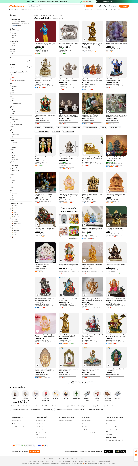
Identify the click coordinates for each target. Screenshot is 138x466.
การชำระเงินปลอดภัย (41, 420)
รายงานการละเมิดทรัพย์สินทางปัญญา (91, 433)
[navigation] (21, 199)
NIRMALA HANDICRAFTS (41, 51)
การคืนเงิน (84, 430)
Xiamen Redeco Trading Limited (114, 165)
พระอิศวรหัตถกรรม (112, 406)
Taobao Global (75, 458)
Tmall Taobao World (61, 458)
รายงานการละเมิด (86, 436)
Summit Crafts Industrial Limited (90, 236)
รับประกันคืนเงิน (40, 423)
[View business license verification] (83, 463)
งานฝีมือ (55, 15)
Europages (92, 458)
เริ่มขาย (107, 423)
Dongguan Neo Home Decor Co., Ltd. (68, 88)
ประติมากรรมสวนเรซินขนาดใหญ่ (61, 406)
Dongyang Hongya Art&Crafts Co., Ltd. (68, 122)
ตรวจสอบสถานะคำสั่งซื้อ (112, 426)
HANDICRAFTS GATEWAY (112, 122)
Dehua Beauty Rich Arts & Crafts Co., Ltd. (69, 271)
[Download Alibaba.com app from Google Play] (120, 451)
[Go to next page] (92, 382)
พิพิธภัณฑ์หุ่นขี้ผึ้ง (75, 406)
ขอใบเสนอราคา (63, 423)
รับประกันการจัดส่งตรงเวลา (42, 426)
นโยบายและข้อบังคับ (41, 437)
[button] (84, 6)
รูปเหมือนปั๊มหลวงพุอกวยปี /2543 (96, 409)
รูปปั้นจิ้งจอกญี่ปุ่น (80, 409)
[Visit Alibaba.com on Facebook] (106, 440)
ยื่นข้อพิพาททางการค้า (87, 426)
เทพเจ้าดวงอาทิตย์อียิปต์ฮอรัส (91, 127)
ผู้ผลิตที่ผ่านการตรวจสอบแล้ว (66, 420)
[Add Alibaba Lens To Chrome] (34, 451)
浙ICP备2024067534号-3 (109, 463)
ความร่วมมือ (109, 434)
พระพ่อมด (104, 127)
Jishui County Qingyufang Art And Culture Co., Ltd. (45, 201)
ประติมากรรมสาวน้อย (69, 131)
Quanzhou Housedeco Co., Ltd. (90, 88)
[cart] (105, 6)
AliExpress (46, 458)
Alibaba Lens (17, 451)
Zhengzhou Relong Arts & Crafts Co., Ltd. (92, 122)
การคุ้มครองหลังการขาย (42, 430)
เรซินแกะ (39, 127)
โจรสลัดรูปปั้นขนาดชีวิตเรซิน (43, 131)
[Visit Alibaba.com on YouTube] (119, 440)
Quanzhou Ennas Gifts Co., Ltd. (66, 167)
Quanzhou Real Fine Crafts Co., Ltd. (67, 201)
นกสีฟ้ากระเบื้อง (57, 131)
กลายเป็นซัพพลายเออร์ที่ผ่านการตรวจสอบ (115, 430)
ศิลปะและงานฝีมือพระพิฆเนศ (63, 127)
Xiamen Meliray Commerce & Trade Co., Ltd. (92, 163)
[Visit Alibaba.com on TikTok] (122, 440)
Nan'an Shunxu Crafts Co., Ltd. (42, 122)
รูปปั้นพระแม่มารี (60, 409)
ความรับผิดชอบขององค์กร (18, 426)
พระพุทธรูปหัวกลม (49, 127)
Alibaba (36, 15)
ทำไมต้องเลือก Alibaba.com (19, 420)
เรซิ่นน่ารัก (70, 409)
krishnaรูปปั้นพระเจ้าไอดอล (43, 406)
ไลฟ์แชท (84, 423)
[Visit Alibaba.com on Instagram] (116, 440)
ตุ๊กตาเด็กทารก (77, 127)
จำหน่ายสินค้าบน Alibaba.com (113, 420)
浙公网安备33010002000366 (95, 463)
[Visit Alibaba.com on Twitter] (113, 440)
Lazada (69, 458)
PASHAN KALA (38, 163)
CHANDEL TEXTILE (40, 235)
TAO (81, 458)
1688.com (52, 458)
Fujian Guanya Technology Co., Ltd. (90, 201)
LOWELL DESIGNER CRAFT (113, 201)
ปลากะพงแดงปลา (87, 406)
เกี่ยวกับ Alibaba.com (17, 417)
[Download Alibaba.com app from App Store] (108, 451)
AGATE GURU (109, 50)
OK (29, 60)
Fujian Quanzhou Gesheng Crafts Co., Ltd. (92, 271)
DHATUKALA (62, 51)
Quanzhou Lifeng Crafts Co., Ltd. (114, 235)
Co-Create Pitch (16, 423)
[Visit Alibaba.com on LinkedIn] (110, 440)
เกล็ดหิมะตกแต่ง (36, 409)
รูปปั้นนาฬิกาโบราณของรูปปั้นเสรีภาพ (20, 409)
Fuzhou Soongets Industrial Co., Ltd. (115, 85)
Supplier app (74, 451)
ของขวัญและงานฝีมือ (45, 15)
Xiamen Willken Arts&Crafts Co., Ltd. (44, 85)
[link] (136, 451)
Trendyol (86, 458)
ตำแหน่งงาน (15, 430)
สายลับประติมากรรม (29, 406)
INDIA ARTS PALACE (87, 50)
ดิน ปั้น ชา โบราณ (48, 409)
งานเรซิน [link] (62, 15)
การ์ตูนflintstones (100, 406)
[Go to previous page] (69, 382)
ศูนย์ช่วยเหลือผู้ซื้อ (86, 420)
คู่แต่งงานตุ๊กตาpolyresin (115, 127)
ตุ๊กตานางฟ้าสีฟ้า (16, 406)
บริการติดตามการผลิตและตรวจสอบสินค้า (44, 433)
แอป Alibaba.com (97, 451)
